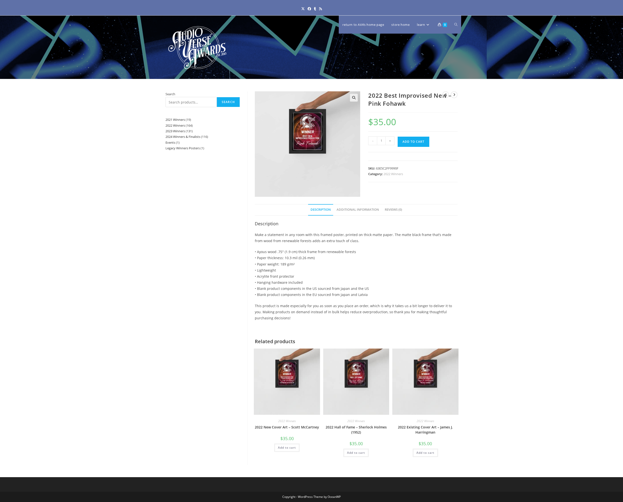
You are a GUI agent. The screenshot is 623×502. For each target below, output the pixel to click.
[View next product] (454, 94)
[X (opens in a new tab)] (303, 9)
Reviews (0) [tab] (393, 210)
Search (170, 94)
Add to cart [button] (287, 447)
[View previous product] (445, 94)
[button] (354, 98)
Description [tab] (321, 210)
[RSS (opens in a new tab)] (320, 9)
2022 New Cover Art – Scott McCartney (287, 427)
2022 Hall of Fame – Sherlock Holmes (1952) (356, 430)
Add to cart (413, 142)
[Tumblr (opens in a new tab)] (315, 9)
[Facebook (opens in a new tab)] (309, 9)
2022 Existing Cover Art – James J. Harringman (425, 430)
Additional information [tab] (358, 210)
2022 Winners (393, 174)
